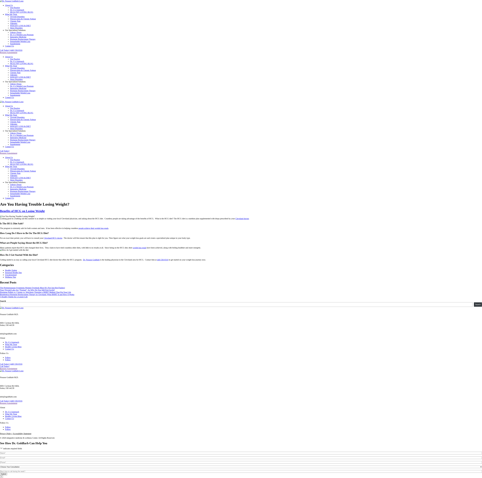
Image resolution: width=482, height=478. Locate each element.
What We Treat (11, 14)
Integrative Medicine (18, 37)
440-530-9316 (162, 260)
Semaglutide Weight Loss (20, 41)
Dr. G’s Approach (17, 10)
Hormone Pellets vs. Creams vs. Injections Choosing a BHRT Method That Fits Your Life (35, 292)
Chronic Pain (15, 21)
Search (3, 301)
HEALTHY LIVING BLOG (21, 12)
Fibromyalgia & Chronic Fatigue (23, 19)
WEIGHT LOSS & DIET (20, 26)
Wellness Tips (10, 277)
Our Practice (15, 8)
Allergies (13, 23)
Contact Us (9, 46)
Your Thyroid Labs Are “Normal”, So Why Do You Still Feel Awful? (27, 290)
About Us (9, 5)
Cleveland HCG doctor (53, 238)
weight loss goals (139, 248)
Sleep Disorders (16, 28)
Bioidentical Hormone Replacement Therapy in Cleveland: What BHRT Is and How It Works (37, 294)
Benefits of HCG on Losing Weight (22, 211)
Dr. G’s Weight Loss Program (22, 35)
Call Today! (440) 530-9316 (11, 50)
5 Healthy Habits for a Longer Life (14, 297)
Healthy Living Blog (13, 347)
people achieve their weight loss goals (93, 228)
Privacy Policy (6, 434)
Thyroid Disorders (17, 17)
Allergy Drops (15, 32)
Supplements (15, 44)
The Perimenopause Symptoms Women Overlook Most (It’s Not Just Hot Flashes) (32, 288)
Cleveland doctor (242, 219)
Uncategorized (11, 275)
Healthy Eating (11, 270)
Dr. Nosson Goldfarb (91, 260)
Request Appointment (8, 52)
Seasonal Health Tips (13, 273)
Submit (3, 474)
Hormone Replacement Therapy (23, 39)
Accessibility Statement (22, 434)
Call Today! (4, 151)
